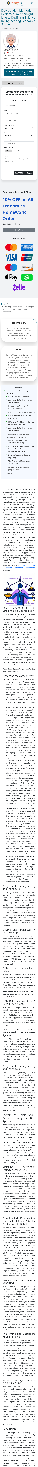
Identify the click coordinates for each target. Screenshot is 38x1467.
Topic (6, 118)
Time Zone (7, 140)
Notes (6, 156)
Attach (9, 150)
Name (6, 103)
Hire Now (19, 230)
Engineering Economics (12, 83)
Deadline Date (9, 125)
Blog (10, 304)
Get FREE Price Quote (23, 173)
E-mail (6, 110)
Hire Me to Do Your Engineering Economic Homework (19, 72)
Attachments (8, 148)
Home (3, 304)
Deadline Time (9, 133)
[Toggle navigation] (4, 4)
